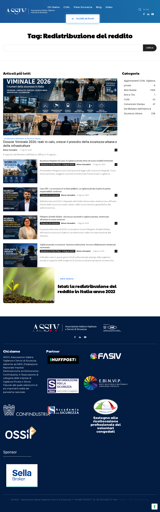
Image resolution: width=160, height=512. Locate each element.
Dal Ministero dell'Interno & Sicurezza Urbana (22, 138)
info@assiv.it (124, 499)
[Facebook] (144, 14)
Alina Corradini (10, 150)
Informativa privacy (140, 499)
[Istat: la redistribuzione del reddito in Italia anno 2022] (29, 285)
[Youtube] (152, 14)
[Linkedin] (148, 14)
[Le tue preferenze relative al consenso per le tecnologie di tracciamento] (155, 507)
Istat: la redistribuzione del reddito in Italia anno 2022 (87, 288)
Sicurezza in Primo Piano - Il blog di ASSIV (57, 164)
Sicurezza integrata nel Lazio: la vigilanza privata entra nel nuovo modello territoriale (76, 161)
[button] (140, 9)
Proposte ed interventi (50, 195)
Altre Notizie (67, 278)
